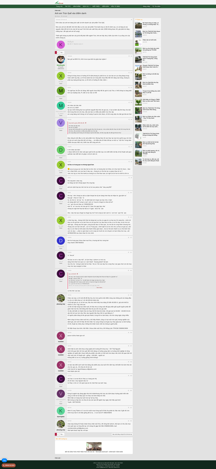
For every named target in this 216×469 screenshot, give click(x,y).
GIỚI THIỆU (96, 6)
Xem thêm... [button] (100, 287)
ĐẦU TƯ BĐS (115, 6)
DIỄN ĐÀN (105, 6)
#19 (131, 375)
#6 (131, 119)
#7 (131, 146)
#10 (131, 192)
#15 (131, 295)
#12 (131, 237)
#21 (131, 407)
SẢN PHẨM (76, 6)
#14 (131, 270)
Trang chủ (59, 6)
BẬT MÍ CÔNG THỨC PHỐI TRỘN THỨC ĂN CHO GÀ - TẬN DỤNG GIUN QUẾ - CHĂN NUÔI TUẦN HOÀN (94, 451)
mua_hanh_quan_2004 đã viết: (77, 123)
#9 (131, 177)
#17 (131, 345)
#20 (131, 390)
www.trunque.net (75, 169)
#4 (131, 87)
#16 (131, 332)
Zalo (4, 460)
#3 (131, 72)
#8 (131, 161)
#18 (131, 361)
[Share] (131, 20)
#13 (131, 252)
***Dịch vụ (138, 19)
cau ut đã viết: (72, 274)
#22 (131, 420)
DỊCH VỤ (86, 6)
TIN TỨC (68, 6)
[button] (90, 6)
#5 (131, 102)
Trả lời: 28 (64, 19)
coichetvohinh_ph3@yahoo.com (78, 428)
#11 (131, 217)
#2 (131, 56)
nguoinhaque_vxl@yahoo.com (87, 369)
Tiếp (61, 52)
